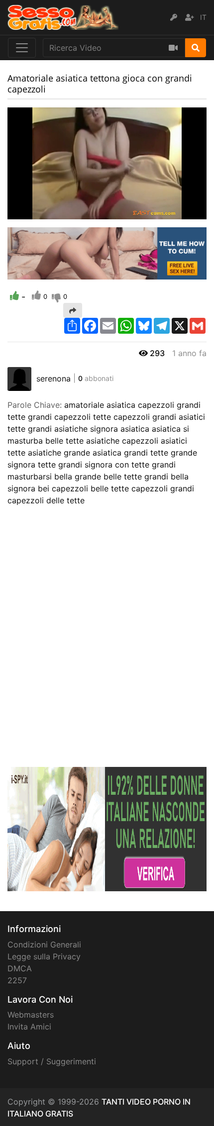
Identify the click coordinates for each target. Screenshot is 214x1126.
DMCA (19, 968)
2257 (17, 980)
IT (203, 17)
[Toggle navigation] (22, 48)
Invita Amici (29, 1027)
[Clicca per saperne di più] (107, 829)
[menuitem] (176, 211)
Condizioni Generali (44, 944)
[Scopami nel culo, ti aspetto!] (107, 253)
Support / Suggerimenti (51, 1061)
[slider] (34, 211)
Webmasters (30, 1015)
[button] (34, 211)
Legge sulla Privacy (44, 956)
